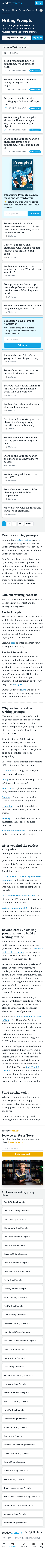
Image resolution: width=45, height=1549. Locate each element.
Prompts (12, 1547)
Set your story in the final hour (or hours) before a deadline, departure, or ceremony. (22, 388)
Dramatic (7, 770)
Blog (41, 1547)
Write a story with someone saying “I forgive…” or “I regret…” (20, 82)
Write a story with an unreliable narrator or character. (22, 509)
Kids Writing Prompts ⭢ (14, 1367)
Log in (38, 3)
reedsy (12, 3)
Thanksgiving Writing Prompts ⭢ (18, 1488)
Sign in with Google (15, 38)
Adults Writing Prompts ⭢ (15, 1202)
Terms (9, 1538)
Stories (33, 1547)
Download (34, 213)
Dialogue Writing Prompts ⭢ (16, 1254)
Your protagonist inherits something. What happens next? (19, 63)
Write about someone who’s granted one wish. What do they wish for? (22, 268)
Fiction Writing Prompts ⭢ (15, 1297)
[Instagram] (30, 1532)
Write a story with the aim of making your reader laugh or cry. (21, 440)
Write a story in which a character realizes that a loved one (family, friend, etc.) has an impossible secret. (21, 228)
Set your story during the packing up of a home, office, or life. (22, 101)
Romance (6, 788)
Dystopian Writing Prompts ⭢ (17, 1271)
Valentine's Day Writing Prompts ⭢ (19, 1505)
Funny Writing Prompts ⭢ (15, 1315)
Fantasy (6, 797)
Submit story (35, 71)
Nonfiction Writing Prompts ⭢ (17, 1401)
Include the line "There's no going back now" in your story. (21, 356)
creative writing (23, 539)
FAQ (4, 1538)
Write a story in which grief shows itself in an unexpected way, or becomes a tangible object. (21, 122)
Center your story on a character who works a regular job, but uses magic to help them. (22, 249)
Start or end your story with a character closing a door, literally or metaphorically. (21, 422)
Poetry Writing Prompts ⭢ (15, 1419)
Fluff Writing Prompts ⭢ (14, 1306)
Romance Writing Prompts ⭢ (16, 1427)
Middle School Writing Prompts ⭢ (18, 1375)
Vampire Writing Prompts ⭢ (16, 1514)
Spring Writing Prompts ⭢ (15, 1462)
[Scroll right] (41, 10)
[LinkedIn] (34, 1532)
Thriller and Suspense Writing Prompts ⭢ (22, 1497)
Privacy (17, 1538)
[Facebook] (38, 1532)
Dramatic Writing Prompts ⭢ (16, 1263)
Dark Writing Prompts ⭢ (14, 1245)
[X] (26, 1532)
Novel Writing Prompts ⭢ (15, 1410)
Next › (29, 523)
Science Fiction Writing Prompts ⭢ (19, 1445)
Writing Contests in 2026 (15, 908)
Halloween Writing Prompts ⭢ (17, 1323)
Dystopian (7, 806)
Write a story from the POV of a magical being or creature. (22, 307)
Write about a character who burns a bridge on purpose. (21, 372)
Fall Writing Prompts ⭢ (14, 1280)
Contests (23, 1547)
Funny (5, 779)
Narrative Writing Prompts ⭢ (16, 1393)
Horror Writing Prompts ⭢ (15, 1358)
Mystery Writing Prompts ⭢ (16, 1384)
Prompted (24, 195)
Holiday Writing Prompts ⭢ (15, 1349)
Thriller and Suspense (13, 830)
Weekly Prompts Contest (23, 10)
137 (20, 523)
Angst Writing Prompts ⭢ (15, 1219)
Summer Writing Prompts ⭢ (16, 1471)
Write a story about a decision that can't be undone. (21, 405)
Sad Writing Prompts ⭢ (14, 1436)
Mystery (6, 818)
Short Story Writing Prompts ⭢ (17, 1453)
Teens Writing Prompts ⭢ (15, 1479)
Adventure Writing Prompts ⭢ (17, 1211)
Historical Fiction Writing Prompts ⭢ (20, 1341)
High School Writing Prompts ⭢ (18, 1332)
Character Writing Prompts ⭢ (17, 1228)
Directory (6, 10)
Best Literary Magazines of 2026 (18, 895)
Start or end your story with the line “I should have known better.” (21, 458)
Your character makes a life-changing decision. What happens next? (20, 492)
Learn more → (15, 1142)
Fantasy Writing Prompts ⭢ (16, 1289)
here (13, 642)
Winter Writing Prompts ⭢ (15, 1523)
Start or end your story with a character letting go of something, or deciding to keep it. (21, 143)
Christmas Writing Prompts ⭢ (17, 1237)
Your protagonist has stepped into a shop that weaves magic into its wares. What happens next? (21, 289)
